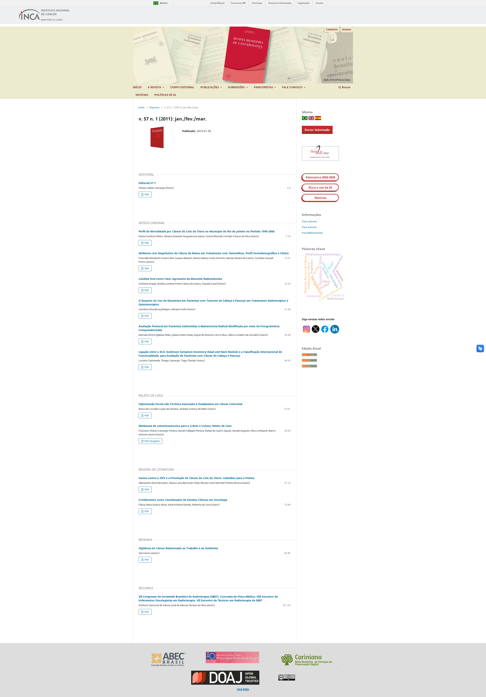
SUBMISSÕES (236, 87)
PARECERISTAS (264, 87)
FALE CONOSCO (292, 87)
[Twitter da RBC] (315, 332)
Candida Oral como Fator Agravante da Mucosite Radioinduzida (180, 279)
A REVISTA (155, 87)
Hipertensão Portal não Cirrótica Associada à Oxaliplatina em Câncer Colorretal (190, 404)
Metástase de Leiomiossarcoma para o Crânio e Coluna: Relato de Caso (185, 426)
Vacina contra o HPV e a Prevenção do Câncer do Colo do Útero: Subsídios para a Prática (196, 478)
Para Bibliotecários (312, 232)
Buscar (345, 87)
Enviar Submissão (317, 130)
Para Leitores (309, 221)
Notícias (320, 198)
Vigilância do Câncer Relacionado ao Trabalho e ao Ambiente (178, 548)
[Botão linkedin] (334, 332)
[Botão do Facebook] (324, 332)
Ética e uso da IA (320, 187)
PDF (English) (152, 441)
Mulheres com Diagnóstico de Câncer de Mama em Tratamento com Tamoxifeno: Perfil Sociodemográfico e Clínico (214, 253)
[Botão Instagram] (306, 332)
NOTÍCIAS (142, 95)
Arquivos (154, 107)
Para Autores (309, 227)
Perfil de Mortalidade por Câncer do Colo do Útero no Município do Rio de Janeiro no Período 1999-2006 (207, 231)
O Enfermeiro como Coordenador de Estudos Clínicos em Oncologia (183, 500)
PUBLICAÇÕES (210, 87)
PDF (146, 194)
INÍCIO (137, 87)
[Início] (29, 15)
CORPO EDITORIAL (182, 87)
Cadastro (332, 29)
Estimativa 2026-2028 (320, 177)
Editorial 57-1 (147, 183)
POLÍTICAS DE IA (165, 95)
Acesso (346, 29)
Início (142, 107)
